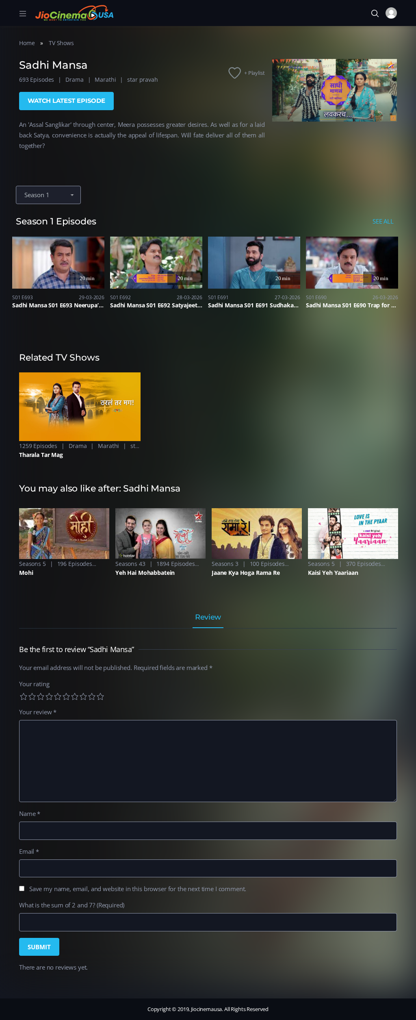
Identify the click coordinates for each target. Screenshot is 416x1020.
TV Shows (61, 43)
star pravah (142, 79)
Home (27, 43)
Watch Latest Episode (66, 100)
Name (29, 813)
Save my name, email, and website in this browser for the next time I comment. (137, 889)
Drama (74, 79)
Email (29, 851)
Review (208, 617)
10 (100, 696)
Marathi (105, 79)
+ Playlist (254, 72)
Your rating (34, 684)
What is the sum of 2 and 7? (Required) (71, 905)
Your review (37, 712)
